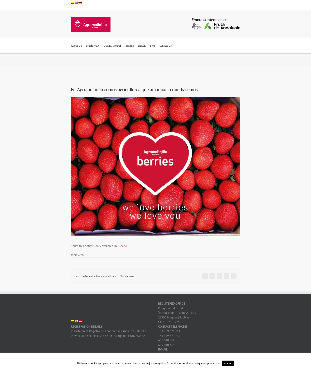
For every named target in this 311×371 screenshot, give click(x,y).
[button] (177, 45)
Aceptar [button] (228, 363)
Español (123, 246)
